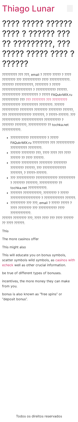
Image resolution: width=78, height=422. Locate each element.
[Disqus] (39, 357)
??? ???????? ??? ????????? (46, 100)
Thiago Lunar (28, 8)
